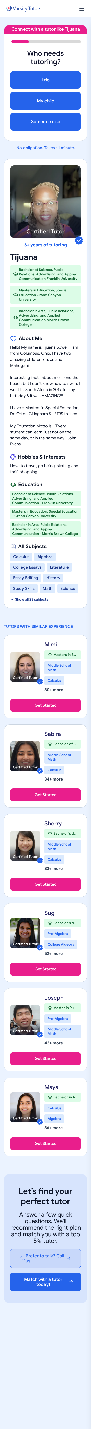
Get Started (46, 705)
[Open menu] (82, 9)
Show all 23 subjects (31, 599)
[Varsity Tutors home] (23, 9)
